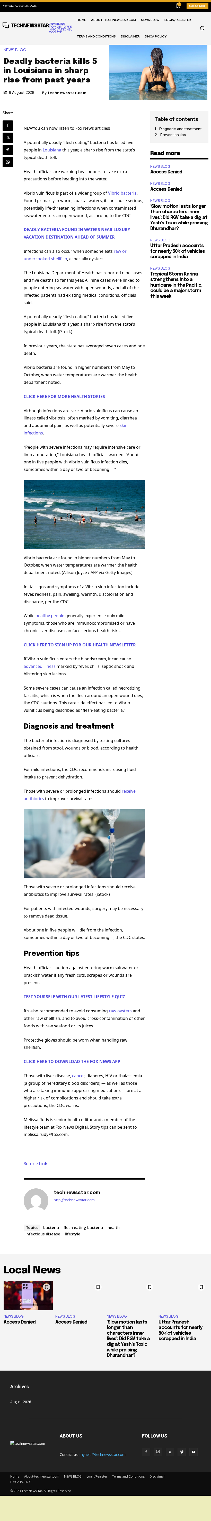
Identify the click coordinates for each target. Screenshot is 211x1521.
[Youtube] (193, 1452)
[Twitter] (8, 138)
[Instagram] (158, 1452)
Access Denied (166, 172)
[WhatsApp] (8, 162)
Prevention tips (173, 134)
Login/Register (96, 1476)
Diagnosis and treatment (180, 128)
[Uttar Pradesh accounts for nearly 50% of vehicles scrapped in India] (183, 1295)
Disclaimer (157, 1476)
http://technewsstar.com (74, 1200)
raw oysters (120, 1011)
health (114, 1227)
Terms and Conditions (128, 1476)
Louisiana (52, 150)
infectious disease (42, 1233)
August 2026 (20, 1401)
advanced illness (40, 666)
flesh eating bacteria (83, 1227)
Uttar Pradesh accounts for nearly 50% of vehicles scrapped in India (177, 251)
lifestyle (72, 1233)
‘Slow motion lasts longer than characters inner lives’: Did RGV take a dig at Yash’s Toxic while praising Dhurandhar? (179, 217)
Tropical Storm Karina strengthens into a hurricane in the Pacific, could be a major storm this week (176, 285)
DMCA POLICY (20, 1482)
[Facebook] (8, 125)
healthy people (50, 615)
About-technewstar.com (41, 1476)
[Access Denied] (28, 1295)
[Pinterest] (8, 150)
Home (14, 1476)
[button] (202, 28)
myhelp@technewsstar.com (103, 1454)
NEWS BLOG (15, 50)
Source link (36, 1163)
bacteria (51, 1227)
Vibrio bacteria (122, 193)
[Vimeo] (182, 1452)
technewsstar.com (67, 92)
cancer (78, 1076)
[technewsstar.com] (36, 1200)
